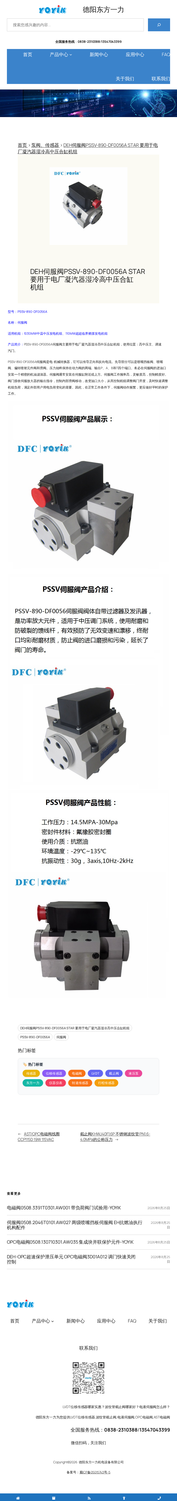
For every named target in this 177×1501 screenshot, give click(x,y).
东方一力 (32, 1083)
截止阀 (114, 1073)
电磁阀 (77, 1073)
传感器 (31, 1073)
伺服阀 (61, 1037)
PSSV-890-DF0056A (35, 1037)
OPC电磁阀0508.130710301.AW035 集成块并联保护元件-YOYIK (70, 1242)
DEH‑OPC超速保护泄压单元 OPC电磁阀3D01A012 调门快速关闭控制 (71, 1259)
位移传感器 (54, 1073)
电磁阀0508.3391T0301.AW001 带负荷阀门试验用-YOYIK (64, 1207)
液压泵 (134, 1073)
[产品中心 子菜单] (70, 54)
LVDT (95, 1073)
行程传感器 (106, 1083)
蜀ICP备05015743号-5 (95, 1472)
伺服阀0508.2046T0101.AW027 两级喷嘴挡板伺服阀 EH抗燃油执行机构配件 (74, 1225)
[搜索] (159, 24)
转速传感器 (80, 1083)
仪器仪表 (55, 1083)
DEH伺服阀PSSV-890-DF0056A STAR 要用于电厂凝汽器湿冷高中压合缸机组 (75, 1028)
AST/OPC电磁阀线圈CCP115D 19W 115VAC (39, 1136)
